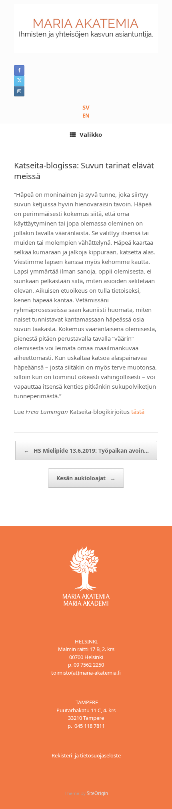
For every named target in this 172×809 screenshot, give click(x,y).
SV (86, 107)
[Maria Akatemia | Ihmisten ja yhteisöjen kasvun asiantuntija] (86, 28)
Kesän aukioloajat (86, 478)
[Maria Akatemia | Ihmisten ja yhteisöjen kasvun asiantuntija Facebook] (19, 70)
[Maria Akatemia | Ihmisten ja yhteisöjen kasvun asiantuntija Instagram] (19, 91)
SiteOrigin (97, 793)
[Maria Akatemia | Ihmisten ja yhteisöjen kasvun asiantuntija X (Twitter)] (19, 81)
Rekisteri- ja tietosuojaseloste (86, 755)
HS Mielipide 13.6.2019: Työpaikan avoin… (86, 450)
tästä (137, 411)
